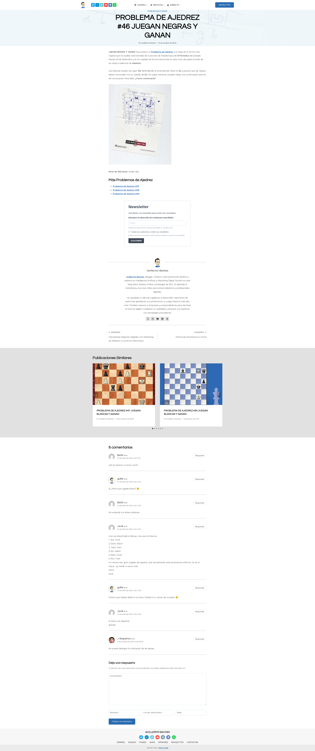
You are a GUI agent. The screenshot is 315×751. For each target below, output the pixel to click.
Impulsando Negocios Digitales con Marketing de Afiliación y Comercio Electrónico (131, 336)
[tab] (152, 428)
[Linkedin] (110, 5)
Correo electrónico (153, 712)
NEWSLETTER (224, 5)
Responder (200, 455)
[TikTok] (101, 5)
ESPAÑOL (121, 742)
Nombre (114, 712)
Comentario (116, 676)
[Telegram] (97, 5)
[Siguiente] (218, 395)
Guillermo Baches (149, 43)
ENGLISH (132, 742)
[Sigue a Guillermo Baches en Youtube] (157, 319)
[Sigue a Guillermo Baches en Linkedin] (162, 319)
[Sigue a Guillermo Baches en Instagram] (153, 319)
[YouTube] (106, 5)
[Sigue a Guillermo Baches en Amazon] (167, 319)
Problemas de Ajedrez (157, 11)
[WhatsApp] (115, 5)
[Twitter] (93, 5)
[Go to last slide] (96, 395)
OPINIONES (163, 742)
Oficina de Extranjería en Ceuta (191, 334)
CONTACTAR (192, 742)
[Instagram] (163, 737)
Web (179, 712)
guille (120, 478)
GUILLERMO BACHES (157, 732)
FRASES (142, 742)
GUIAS (152, 742)
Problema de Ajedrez (162, 52)
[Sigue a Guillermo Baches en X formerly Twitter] (148, 319)
